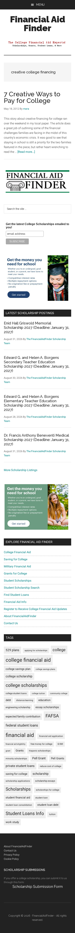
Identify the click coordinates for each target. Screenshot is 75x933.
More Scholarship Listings (20, 470)
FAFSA (52, 716)
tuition (52, 814)
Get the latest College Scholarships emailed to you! (37, 226)
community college (58, 693)
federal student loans (22, 725)
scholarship (41, 773)
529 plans (12, 650)
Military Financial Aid (17, 566)
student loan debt (47, 804)
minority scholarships (16, 758)
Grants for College (15, 573)
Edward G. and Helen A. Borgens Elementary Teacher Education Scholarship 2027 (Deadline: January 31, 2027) (36, 403)
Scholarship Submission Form (38, 886)
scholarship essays (45, 781)
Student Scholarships (17, 580)
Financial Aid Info (15, 602)
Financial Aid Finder (37, 23)
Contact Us (11, 623)
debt (8, 700)
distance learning (24, 700)
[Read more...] (26, 151)
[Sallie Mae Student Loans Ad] (36, 300)
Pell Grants (57, 758)
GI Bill (60, 744)
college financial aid (28, 660)
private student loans (20, 766)
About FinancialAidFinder (20, 616)
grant (8, 751)
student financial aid (18, 797)
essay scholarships (47, 707)
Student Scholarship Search (22, 587)
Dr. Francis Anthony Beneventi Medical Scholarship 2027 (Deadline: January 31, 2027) (36, 439)
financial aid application (51, 736)
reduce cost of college (50, 766)
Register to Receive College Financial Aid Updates (35, 609)
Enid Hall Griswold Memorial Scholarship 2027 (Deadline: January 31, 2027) (36, 327)
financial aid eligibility (15, 744)
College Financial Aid (17, 552)
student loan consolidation (19, 805)
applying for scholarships (36, 650)
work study (12, 822)
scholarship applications (18, 781)
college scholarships (26, 685)
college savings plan (18, 669)
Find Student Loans (16, 595)
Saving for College (15, 559)
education (44, 700)
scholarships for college (47, 790)
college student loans (16, 693)
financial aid (20, 735)
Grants (20, 750)
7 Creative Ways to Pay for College (32, 97)
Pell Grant (39, 758)
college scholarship (19, 676)
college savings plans (45, 669)
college (59, 649)
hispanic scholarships (39, 750)
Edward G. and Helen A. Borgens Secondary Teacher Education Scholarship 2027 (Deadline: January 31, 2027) (36, 364)
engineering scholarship (18, 707)
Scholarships (18, 789)
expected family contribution (23, 716)
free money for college (41, 744)
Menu (40, 4)
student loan (41, 797)
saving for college (16, 773)
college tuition (38, 693)
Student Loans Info (25, 813)
